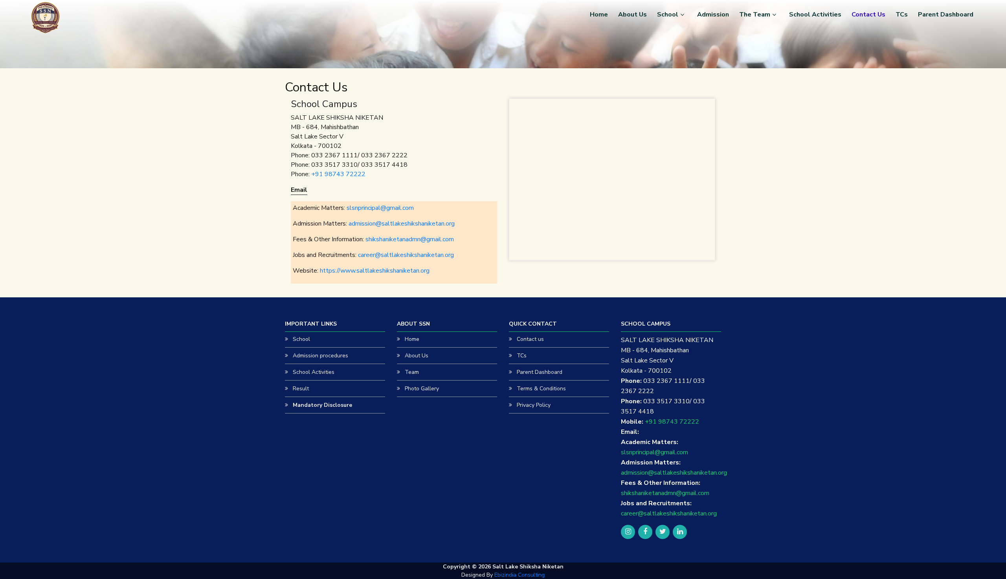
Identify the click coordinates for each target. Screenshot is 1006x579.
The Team (754, 14)
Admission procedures (320, 355)
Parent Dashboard (945, 14)
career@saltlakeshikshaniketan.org (406, 255)
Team (412, 372)
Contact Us (868, 14)
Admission (713, 14)
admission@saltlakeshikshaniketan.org (402, 223)
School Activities (815, 14)
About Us (632, 14)
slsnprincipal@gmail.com (380, 208)
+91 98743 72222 (338, 174)
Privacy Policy (534, 405)
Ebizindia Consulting (519, 575)
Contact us (530, 339)
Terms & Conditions (541, 388)
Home (599, 14)
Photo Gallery (422, 388)
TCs (902, 14)
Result (301, 388)
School (667, 14)
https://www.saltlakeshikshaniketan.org (375, 270)
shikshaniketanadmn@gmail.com (409, 239)
